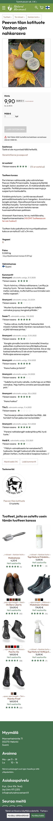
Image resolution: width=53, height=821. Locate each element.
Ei (3, 242)
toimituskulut (29, 101)
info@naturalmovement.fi (15, 792)
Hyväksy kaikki (38, 815)
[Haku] (36, 8)
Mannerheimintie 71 (12, 738)
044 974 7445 (14, 786)
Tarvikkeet (19, 17)
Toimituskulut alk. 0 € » (26, 1)
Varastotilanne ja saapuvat (15, 154)
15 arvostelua (37, 166)
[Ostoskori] (41, 8)
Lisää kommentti (29, 461)
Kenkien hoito (34, 17)
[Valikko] (3, 7)
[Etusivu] (17, 9)
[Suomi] (48, 8)
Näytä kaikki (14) (11, 461)
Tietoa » (44, 810)
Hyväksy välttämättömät (18, 815)
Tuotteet (7, 17)
